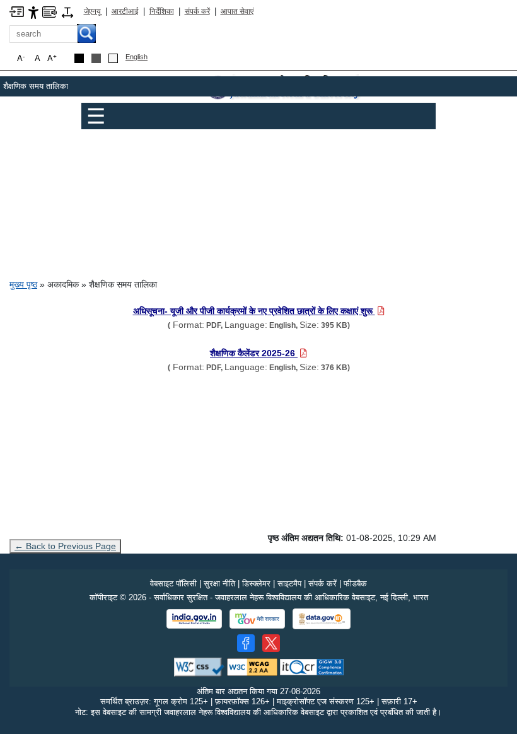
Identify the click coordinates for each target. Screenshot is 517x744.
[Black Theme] (79, 58)
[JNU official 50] (271, 643)
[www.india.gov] (194, 619)
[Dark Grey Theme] (96, 58)
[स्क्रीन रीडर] (49, 11)
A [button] (52, 58)
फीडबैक (355, 583)
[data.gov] (322, 618)
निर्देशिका (161, 11)
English (136, 57)
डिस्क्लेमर (256, 583)
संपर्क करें (197, 11)
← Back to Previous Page (65, 546)
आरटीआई (125, 11)
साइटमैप (289, 583)
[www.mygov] (257, 619)
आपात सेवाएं (237, 11)
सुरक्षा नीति (219, 583)
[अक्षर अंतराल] (67, 11)
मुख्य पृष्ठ (23, 284)
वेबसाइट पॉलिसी (173, 583)
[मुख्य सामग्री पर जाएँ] (16, 11)
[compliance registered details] (312, 666)
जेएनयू (92, 11)
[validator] (199, 666)
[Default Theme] (113, 58)
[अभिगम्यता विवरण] (33, 11)
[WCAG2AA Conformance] (252, 666)
